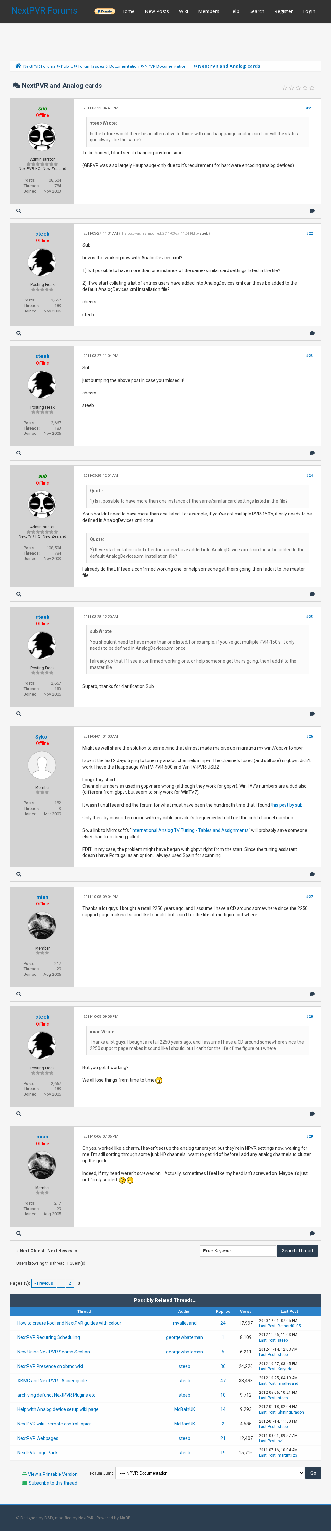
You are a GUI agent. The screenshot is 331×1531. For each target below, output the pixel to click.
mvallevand (185, 1323)
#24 (309, 476)
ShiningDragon (291, 1412)
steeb (42, 234)
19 (223, 1452)
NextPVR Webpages (37, 1438)
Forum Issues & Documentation (108, 66)
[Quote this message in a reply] (312, 211)
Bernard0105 (289, 1326)
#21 (309, 108)
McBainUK (184, 1409)
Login (309, 11)
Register (283, 11)
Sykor (42, 737)
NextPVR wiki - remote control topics (54, 1423)
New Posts (157, 11)
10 (223, 1395)
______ (105, 11)
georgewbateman (184, 1337)
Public (67, 66)
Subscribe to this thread (53, 1482)
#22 (309, 233)
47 (223, 1380)
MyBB (125, 1518)
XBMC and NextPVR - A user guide (52, 1380)
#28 (309, 1017)
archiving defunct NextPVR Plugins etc (56, 1395)
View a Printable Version (53, 1474)
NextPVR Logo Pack (37, 1452)
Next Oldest (32, 1250)
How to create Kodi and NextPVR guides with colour (69, 1323)
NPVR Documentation (166, 66)
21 (223, 1438)
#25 (309, 617)
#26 (309, 736)
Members (208, 11)
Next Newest (61, 1250)
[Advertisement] (165, 40)
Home (128, 11)
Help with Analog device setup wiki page (58, 1409)
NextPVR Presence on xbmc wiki (50, 1366)
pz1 (281, 1441)
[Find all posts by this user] (19, 211)
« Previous (43, 1283)
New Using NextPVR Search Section (53, 1351)
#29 (309, 1136)
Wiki (183, 11)
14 (223, 1409)
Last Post (267, 1326)
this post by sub (287, 805)
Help (235, 11)
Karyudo (285, 1369)
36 (223, 1366)
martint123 (287, 1455)
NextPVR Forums (44, 10)
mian (42, 897)
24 (223, 1323)
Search (257, 11)
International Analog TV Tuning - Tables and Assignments (190, 830)
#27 (309, 897)
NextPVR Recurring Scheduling (48, 1337)
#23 (309, 356)
